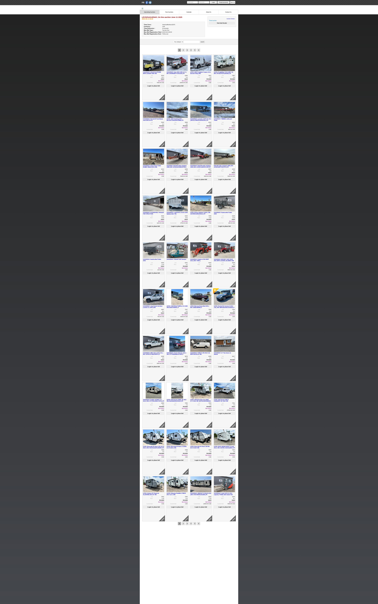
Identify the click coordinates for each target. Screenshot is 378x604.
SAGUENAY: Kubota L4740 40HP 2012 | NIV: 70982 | (199, 260)
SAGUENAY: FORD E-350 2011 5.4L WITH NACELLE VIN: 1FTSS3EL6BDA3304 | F (200, 354)
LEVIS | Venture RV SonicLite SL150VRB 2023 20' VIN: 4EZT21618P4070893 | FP (151, 495)
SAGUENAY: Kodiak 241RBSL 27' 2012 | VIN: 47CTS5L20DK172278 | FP (153, 400)
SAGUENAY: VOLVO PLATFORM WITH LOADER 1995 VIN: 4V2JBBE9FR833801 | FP (152, 73)
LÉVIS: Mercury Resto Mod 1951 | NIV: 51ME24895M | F (199, 306)
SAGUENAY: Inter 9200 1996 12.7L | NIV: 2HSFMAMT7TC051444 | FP (177, 72)
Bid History (161, 81)
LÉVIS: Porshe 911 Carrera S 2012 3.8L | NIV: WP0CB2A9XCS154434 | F (224, 306)
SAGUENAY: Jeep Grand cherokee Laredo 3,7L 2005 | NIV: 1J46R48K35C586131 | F (152, 307)
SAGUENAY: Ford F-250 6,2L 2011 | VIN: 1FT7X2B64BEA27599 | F (176, 353)
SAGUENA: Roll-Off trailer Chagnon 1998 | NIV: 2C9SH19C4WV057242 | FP (177, 167)
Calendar (189, 12)
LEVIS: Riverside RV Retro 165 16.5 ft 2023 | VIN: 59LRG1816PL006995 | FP (153, 447)
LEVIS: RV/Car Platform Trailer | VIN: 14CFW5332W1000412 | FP (200, 213)
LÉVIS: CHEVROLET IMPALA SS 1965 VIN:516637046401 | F (177, 306)
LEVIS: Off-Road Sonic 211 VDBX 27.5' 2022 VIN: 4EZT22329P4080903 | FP (200, 401)
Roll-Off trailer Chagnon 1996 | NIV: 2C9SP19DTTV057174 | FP (223, 166)
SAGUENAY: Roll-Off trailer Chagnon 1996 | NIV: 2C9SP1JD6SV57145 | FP (200, 166)
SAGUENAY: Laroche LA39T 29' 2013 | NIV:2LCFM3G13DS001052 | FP (200, 119)
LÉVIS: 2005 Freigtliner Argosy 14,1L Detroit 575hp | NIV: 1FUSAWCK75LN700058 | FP (200, 73)
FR (143, 2)
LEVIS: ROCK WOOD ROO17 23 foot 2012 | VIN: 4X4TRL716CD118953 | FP (224, 447)
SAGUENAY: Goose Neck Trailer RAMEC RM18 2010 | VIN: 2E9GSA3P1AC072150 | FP (152, 167)
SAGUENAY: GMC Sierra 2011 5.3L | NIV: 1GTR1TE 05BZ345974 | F (153, 353)
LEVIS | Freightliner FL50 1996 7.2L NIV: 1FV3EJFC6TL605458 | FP (223, 72)
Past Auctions (169, 12)
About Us (208, 12)
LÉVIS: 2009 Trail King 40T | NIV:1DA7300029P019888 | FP (175, 119)
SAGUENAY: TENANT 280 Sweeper (176, 259)
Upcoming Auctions (149, 12)
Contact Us (228, 12)
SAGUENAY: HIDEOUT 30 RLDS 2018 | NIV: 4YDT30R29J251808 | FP (200, 494)
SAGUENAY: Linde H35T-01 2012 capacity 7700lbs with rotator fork (223, 494)
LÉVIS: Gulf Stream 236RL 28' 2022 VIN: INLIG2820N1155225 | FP (176, 400)
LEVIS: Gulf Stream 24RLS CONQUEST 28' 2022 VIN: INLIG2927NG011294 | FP (221, 401)
